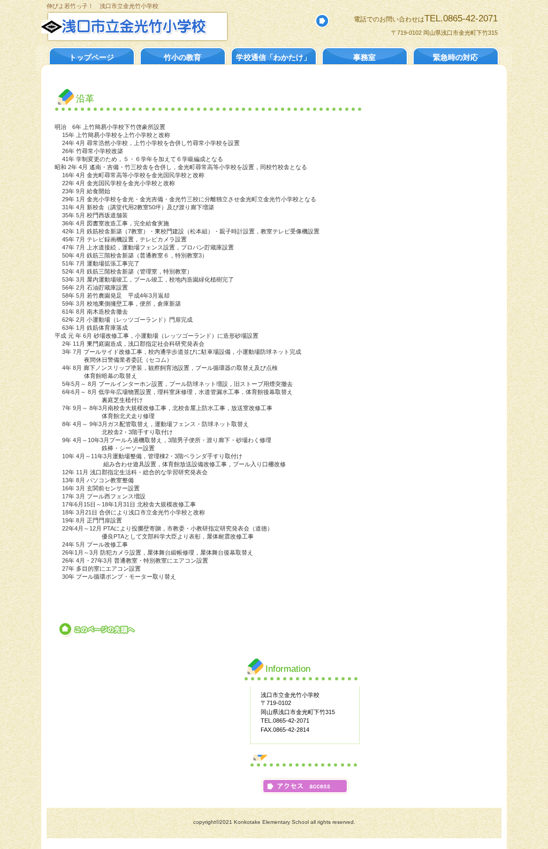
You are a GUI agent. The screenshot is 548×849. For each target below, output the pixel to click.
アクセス (305, 786)
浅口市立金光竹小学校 (157, 26)
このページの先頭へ (97, 629)
